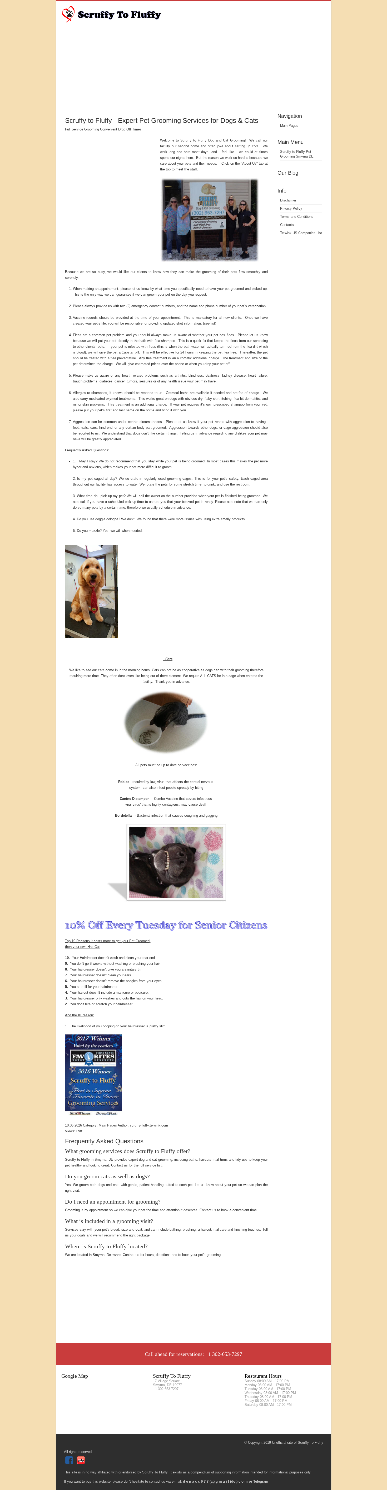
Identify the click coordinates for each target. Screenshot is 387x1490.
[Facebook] (70, 1463)
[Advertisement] (193, 72)
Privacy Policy (291, 208)
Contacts (287, 225)
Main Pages (289, 126)
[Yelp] (81, 1463)
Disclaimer (288, 200)
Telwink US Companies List (301, 233)
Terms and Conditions (296, 217)
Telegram (260, 1481)
